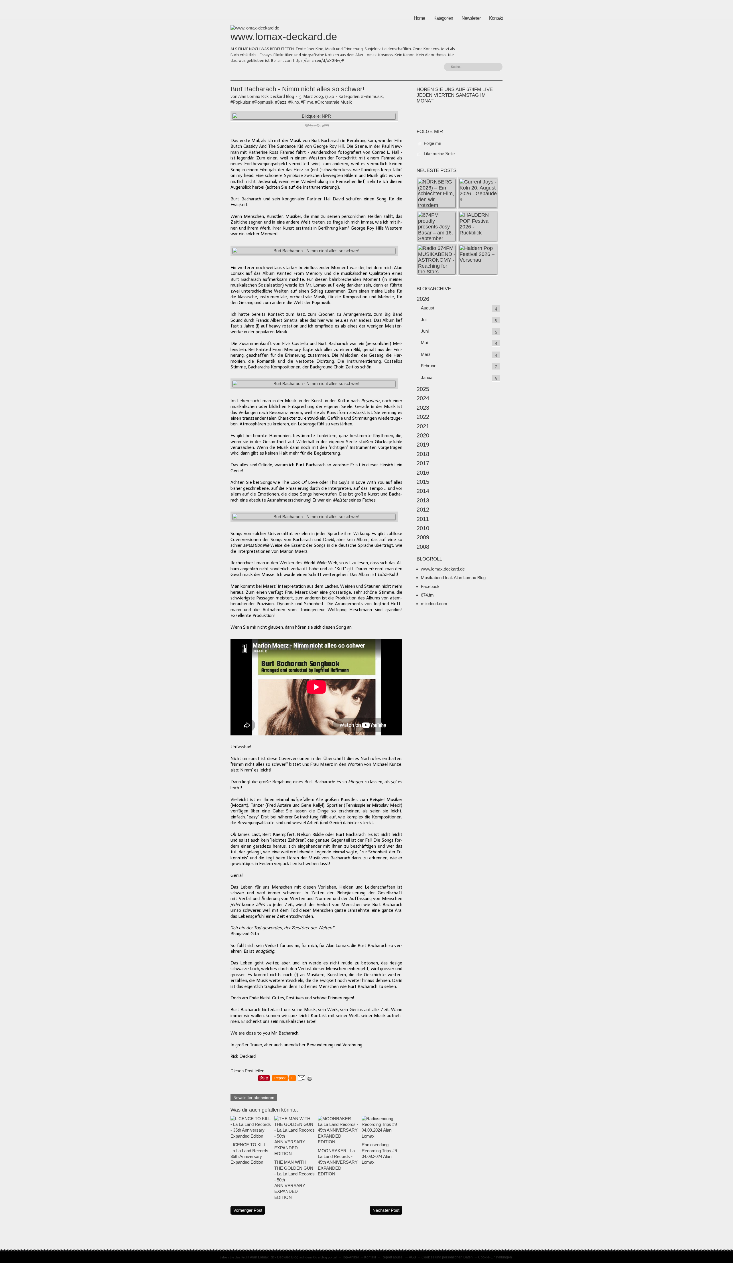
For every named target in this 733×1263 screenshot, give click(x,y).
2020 (423, 435)
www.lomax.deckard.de (443, 569)
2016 (423, 472)
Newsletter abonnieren (253, 1097)
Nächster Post (386, 1210)
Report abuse (392, 1257)
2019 (423, 444)
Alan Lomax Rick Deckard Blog (274, 1257)
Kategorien (443, 18)
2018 (423, 454)
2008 (423, 547)
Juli (424, 319)
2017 (423, 463)
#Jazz (281, 102)
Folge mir (432, 143)
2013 (423, 500)
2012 (423, 509)
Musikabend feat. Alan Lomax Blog (453, 577)
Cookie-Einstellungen (495, 1257)
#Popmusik (262, 102)
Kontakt (496, 18)
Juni (425, 331)
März (426, 354)
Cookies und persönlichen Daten (447, 1257)
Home (419, 18)
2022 (423, 417)
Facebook (430, 586)
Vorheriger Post (247, 1210)
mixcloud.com (434, 603)
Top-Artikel (350, 1257)
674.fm (427, 595)
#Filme (307, 102)
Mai (424, 342)
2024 (423, 398)
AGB (412, 1257)
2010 (423, 528)
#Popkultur (240, 102)
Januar (427, 377)
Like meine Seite (439, 153)
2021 (423, 426)
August (427, 307)
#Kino (293, 102)
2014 (423, 491)
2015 (423, 482)
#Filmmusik (372, 96)
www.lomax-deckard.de (283, 36)
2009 (423, 537)
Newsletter (471, 18)
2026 (423, 299)
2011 (423, 519)
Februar (428, 365)
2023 (423, 407)
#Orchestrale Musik (333, 102)
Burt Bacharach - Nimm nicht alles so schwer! (297, 89)
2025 (423, 389)
